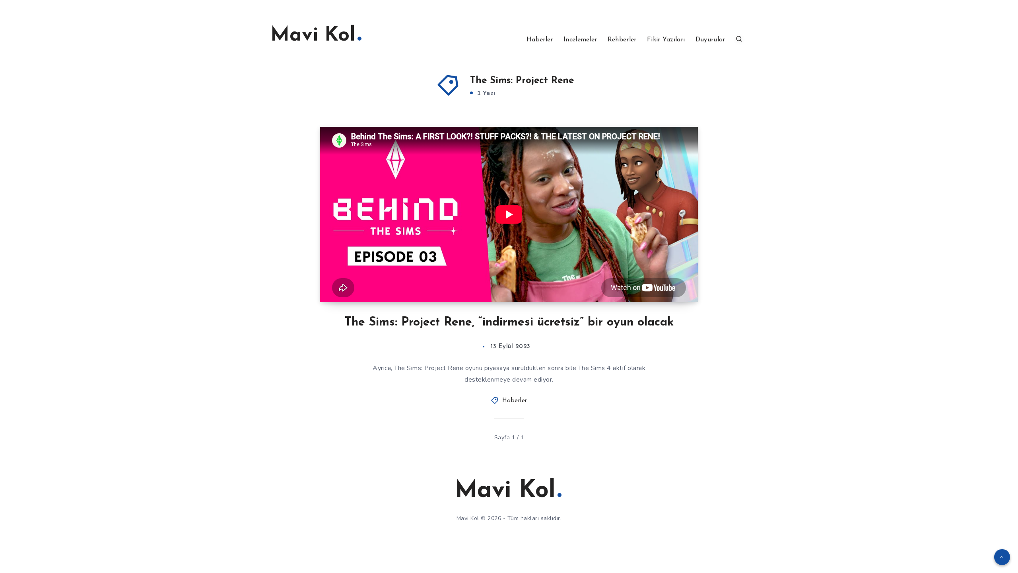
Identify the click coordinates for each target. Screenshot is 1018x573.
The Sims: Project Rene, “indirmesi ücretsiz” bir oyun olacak (509, 322)
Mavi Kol (313, 35)
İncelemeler (580, 40)
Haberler (539, 40)
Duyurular (710, 40)
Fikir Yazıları (666, 40)
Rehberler (622, 40)
